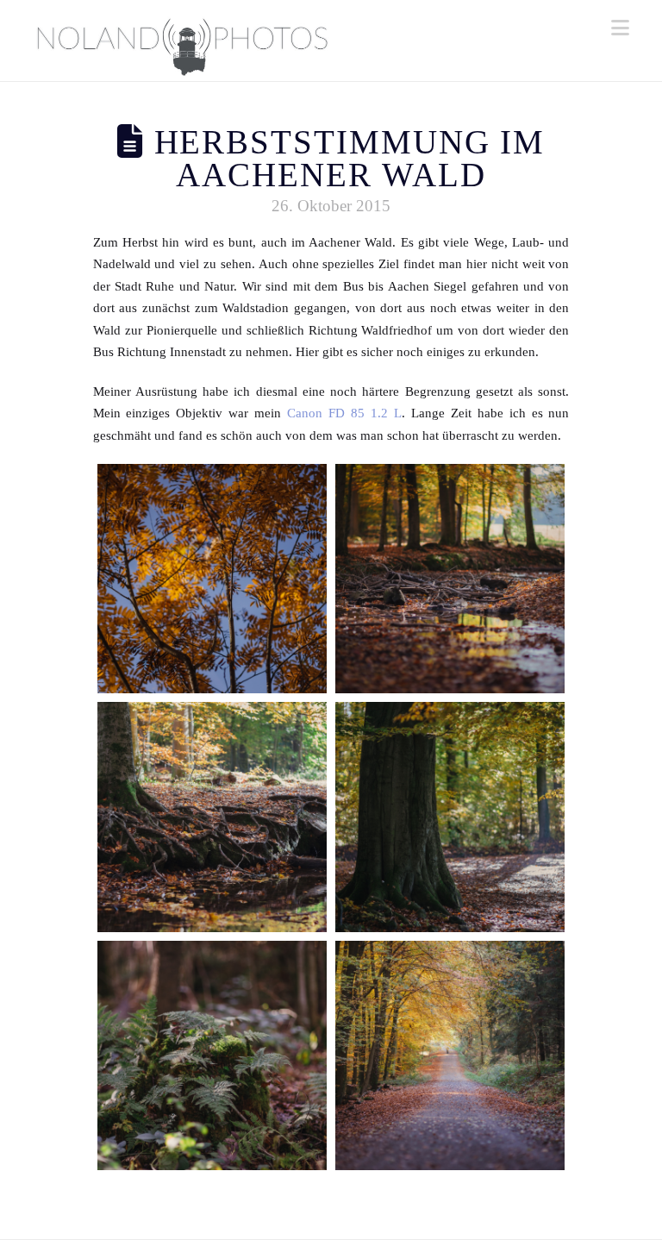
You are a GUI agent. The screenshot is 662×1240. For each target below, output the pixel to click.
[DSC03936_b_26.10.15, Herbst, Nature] (212, 1055)
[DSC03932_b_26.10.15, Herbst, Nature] (212, 816)
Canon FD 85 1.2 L (344, 413)
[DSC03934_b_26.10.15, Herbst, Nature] (450, 816)
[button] (620, 28)
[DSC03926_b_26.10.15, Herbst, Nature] (212, 578)
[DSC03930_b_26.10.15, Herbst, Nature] (450, 578)
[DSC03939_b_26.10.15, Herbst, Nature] (450, 1055)
